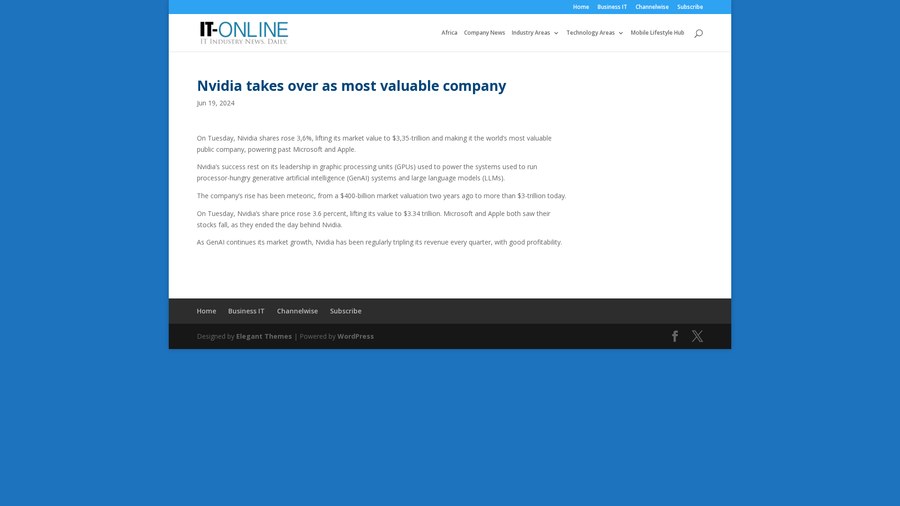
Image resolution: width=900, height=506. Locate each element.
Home (581, 7)
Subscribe (690, 7)
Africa (450, 33)
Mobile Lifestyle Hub (657, 33)
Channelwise (652, 7)
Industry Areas (531, 33)
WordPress (356, 336)
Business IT (612, 7)
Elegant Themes (264, 336)
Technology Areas (590, 33)
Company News (484, 33)
